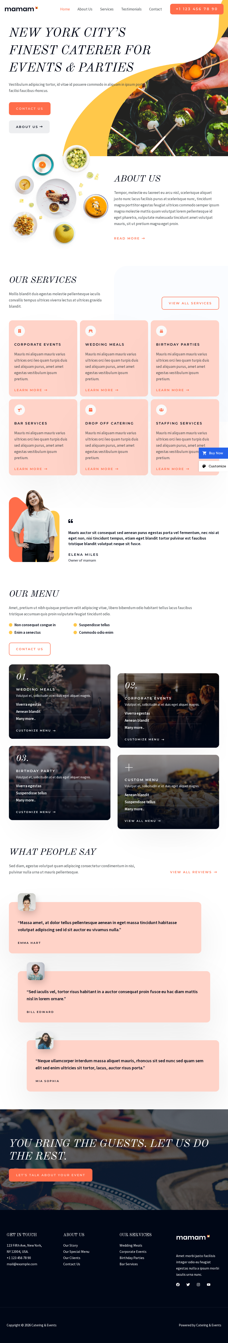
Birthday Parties (132, 1257)
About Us (84, 9)
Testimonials (131, 9)
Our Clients (71, 1257)
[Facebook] (178, 1284)
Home (65, 9)
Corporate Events (133, 1251)
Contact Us (71, 1264)
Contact (155, 9)
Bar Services (129, 1264)
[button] (197, 9)
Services (107, 9)
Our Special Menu (76, 1251)
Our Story (70, 1245)
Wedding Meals (131, 1245)
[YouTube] (208, 1284)
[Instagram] (198, 1284)
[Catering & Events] (21, 8)
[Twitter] (188, 1284)
